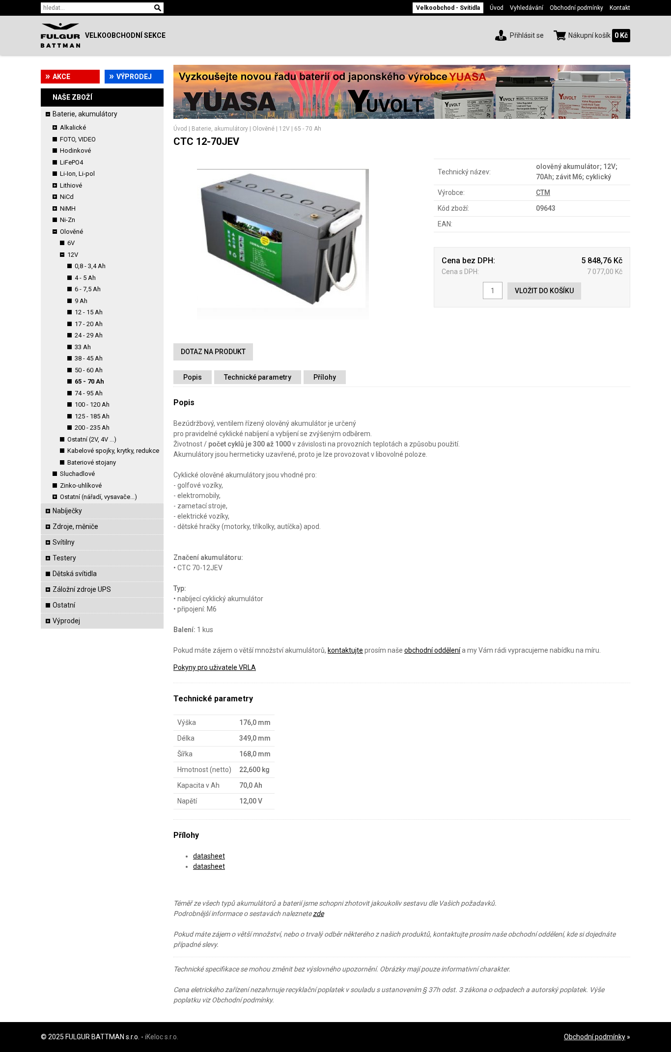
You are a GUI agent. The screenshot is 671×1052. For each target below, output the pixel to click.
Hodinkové (75, 150)
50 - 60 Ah (89, 370)
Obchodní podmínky (576, 7)
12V (72, 254)
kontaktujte (345, 650)
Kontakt (620, 7)
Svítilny (64, 542)
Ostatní (64, 605)
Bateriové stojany (91, 462)
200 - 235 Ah (92, 427)
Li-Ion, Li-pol (77, 173)
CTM (543, 192)
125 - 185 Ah (92, 416)
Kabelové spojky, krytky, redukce (113, 450)
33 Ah (83, 347)
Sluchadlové (77, 473)
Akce (61, 77)
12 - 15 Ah (89, 312)
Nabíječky (67, 511)
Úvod (496, 7)
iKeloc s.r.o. (161, 1037)
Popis (192, 377)
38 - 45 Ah (89, 358)
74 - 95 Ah (89, 393)
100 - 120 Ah (92, 404)
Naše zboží (72, 97)
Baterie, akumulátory (85, 114)
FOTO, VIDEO (78, 139)
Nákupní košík (589, 35)
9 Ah (81, 301)
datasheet (209, 856)
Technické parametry (257, 377)
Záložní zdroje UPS (82, 589)
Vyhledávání (526, 7)
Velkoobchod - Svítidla (448, 7)
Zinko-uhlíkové (81, 485)
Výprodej (134, 77)
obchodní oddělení (432, 650)
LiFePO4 (71, 162)
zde (318, 913)
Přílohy (324, 377)
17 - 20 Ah (89, 324)
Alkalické (73, 127)
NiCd (67, 196)
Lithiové (71, 185)
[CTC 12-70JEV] (283, 328)
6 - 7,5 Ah (88, 289)
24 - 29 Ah (89, 335)
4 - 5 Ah (85, 277)
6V (71, 243)
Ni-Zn (67, 219)
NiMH (68, 208)
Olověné (71, 231)
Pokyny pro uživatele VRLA (214, 667)
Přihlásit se (527, 35)
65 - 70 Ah (89, 381)
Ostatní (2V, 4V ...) (91, 439)
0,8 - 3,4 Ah (90, 266)
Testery (64, 558)
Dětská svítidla (75, 574)
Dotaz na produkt (213, 352)
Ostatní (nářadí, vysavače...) (98, 496)
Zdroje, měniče (75, 526)
